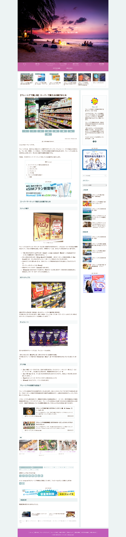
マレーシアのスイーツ (38, 467)
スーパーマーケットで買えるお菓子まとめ (38, 164)
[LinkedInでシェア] (71, 131)
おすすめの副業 (85, 532)
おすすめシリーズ (49, 467)
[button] (48, 134)
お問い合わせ (93, 532)
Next (107, 80)
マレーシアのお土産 (69, 467)
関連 (31, 177)
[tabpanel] (27, 80)
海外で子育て (62, 532)
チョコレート (33, 171)
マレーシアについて (44, 532)
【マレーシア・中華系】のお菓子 (27, 451)
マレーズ (94, 107)
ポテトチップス (33, 168)
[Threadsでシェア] (40, 131)
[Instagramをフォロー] (23, 483)
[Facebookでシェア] (33, 131)
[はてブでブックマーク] (48, 131)
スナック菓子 (33, 166)
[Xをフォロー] (20, 483)
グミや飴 (32, 172)
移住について (70, 532)
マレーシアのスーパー (25, 469)
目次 (46, 162)
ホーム (31, 532)
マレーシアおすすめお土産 (26, 467)
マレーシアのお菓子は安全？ (35, 175)
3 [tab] (65, 89)
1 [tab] (61, 89)
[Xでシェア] (25, 131)
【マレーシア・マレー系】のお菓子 (67, 451)
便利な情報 (77, 532)
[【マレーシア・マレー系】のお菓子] (68, 445)
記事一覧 (36, 532)
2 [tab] (63, 89)
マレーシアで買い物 (59, 467)
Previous (18, 80)
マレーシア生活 (54, 532)
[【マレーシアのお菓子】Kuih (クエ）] (48, 445)
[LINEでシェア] (55, 131)
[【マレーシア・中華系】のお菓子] (28, 445)
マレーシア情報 (35, 469)
